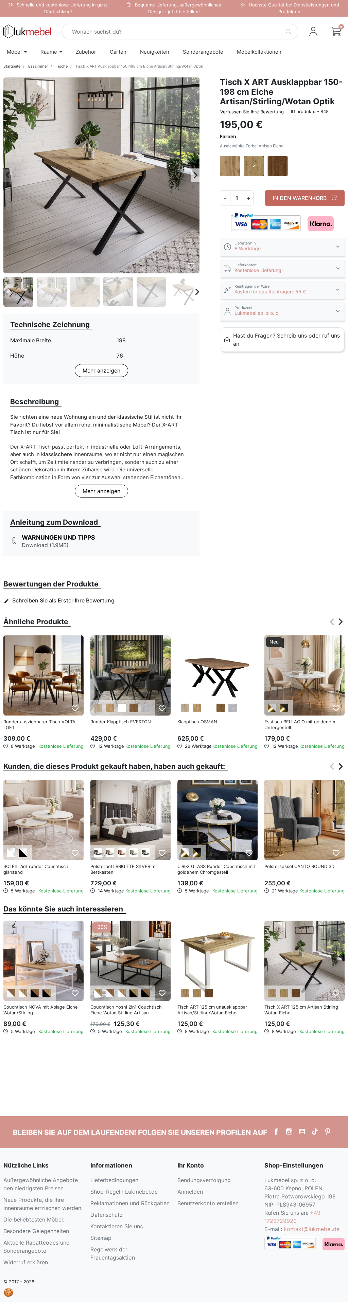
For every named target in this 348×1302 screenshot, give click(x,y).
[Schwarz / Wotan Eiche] (46, 993)
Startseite (11, 66)
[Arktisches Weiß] (122, 708)
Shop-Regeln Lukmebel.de (124, 1191)
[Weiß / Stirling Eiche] (11, 993)
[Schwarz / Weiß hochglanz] (23, 852)
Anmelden (190, 1191)
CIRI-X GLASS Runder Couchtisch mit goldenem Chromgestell (216, 869)
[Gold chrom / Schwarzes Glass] (197, 852)
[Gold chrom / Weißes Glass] (185, 852)
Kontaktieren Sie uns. (117, 1226)
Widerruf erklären (25, 1262)
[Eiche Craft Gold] (110, 708)
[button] (336, 31)
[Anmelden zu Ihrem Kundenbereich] (313, 31)
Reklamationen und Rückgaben (130, 1203)
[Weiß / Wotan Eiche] (23, 993)
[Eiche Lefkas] (133, 708)
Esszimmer (38, 66)
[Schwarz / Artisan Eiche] (133, 993)
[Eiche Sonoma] (98, 708)
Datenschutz (106, 1214)
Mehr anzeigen (101, 370)
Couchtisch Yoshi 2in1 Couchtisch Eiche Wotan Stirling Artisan (126, 1009)
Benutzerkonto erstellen (208, 1203)
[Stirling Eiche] (209, 993)
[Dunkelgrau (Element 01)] (98, 852)
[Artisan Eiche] (197, 993)
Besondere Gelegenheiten (36, 1231)
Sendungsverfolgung (204, 1180)
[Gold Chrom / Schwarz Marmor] (284, 708)
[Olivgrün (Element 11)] (133, 852)
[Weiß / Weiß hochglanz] (11, 852)
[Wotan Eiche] (185, 993)
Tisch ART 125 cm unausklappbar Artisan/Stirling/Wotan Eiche (212, 1009)
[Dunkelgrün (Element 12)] (145, 852)
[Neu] (304, 675)
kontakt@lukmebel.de (312, 1229)
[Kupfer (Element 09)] (122, 852)
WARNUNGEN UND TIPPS (58, 537)
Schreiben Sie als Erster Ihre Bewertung (59, 600)
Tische (62, 66)
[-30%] (130, 960)
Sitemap (100, 1237)
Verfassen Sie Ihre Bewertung (252, 111)
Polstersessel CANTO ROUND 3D (299, 866)
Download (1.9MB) (45, 545)
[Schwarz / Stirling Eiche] (35, 993)
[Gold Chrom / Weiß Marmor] (272, 708)
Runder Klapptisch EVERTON (120, 721)
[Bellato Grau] (145, 708)
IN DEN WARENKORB (300, 198)
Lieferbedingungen (114, 1180)
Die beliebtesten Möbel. (33, 1219)
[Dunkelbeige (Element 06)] (110, 852)
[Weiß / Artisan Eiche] (98, 993)
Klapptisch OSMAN (197, 721)
